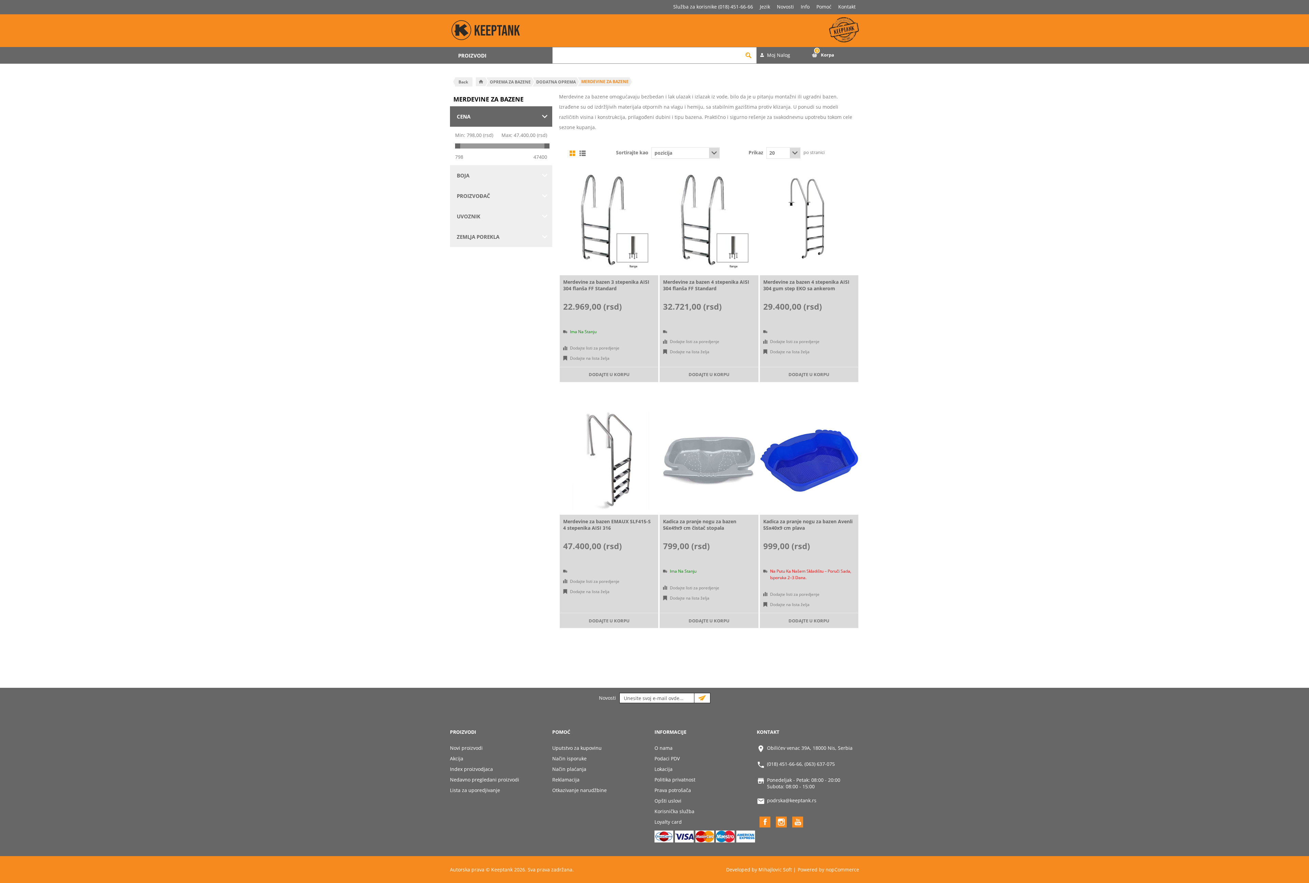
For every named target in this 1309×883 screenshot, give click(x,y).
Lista (583, 153)
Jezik (765, 6)
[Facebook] (764, 822)
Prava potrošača (672, 790)
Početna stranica (481, 81)
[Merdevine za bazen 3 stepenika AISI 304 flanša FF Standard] (609, 221)
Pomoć (823, 6)
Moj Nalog (778, 55)
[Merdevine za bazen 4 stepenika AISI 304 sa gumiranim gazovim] (809, 221)
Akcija (456, 758)
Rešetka (572, 153)
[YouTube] (797, 822)
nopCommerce (842, 869)
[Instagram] (781, 822)
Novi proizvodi (466, 748)
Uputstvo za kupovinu (577, 748)
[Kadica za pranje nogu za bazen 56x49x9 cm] (709, 460)
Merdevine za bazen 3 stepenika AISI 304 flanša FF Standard (606, 285)
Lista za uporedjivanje (475, 790)
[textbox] (646, 55)
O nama (663, 748)
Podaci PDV (667, 758)
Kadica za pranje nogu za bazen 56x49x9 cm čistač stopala (699, 524)
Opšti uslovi (667, 800)
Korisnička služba (674, 811)
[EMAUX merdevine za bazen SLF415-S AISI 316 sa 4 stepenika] (609, 460)
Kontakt (847, 6)
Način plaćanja (569, 769)
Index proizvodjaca (471, 769)
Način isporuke (569, 758)
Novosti (785, 6)
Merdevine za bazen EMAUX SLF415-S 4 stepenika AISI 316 (607, 524)
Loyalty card (668, 822)
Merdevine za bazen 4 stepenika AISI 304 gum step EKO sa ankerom (806, 285)
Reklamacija (566, 779)
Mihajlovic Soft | (777, 869)
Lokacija (663, 769)
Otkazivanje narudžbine (579, 790)
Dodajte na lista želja (590, 358)
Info (805, 6)
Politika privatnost (674, 779)
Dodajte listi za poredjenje (594, 348)
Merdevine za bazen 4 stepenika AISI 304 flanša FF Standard (706, 285)
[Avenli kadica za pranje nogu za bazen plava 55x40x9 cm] (809, 460)
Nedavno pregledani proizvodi (484, 779)
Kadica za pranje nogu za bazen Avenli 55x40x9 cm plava (808, 524)
